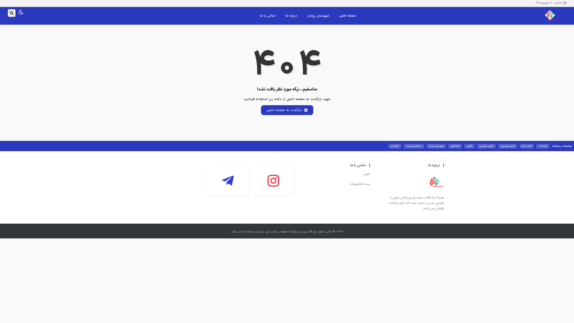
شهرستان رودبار (318, 15)
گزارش (469, 146)
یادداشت (543, 146)
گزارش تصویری (486, 146)
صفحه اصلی (347, 15)
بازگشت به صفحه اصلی (284, 110)
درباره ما (291, 15)
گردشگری (455, 146)
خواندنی (395, 146)
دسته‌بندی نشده (414, 146)
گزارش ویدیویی (507, 146)
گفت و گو (526, 146)
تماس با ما (267, 15)
